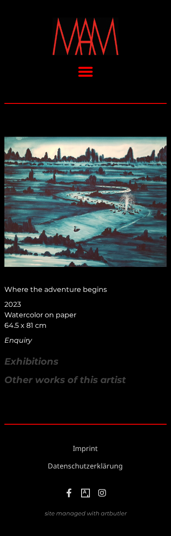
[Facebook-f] (69, 493)
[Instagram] (102, 493)
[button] (85, 71)
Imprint (85, 448)
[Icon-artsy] (85, 493)
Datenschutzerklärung (85, 466)
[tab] (31, 362)
